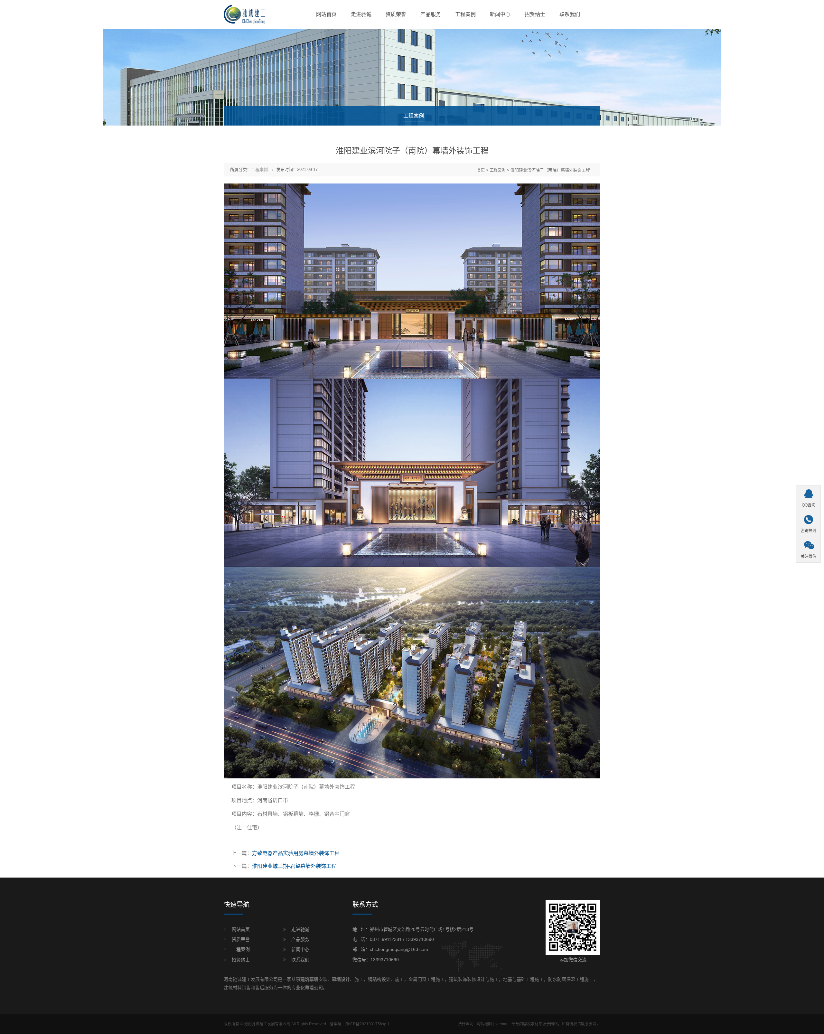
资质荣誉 (396, 14)
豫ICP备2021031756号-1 (367, 1024)
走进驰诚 (361, 14)
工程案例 (465, 14)
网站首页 (326, 14)
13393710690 (420, 939)
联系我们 (569, 14)
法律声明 (465, 1024)
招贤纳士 (535, 14)
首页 (481, 170)
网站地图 (484, 1024)
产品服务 (430, 14)
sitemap (502, 1024)
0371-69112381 (386, 939)
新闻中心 (500, 14)
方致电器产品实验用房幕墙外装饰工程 (296, 853)
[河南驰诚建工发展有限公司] (244, 14)
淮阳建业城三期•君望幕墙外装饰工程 (294, 866)
